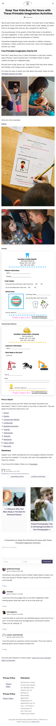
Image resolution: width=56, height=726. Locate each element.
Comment (47, 561)
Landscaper (8, 423)
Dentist (6, 416)
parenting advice (17, 477)
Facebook (33, 464)
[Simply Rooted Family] (28, 3)
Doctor (6, 413)
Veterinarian (8, 433)
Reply (5, 586)
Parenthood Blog (16, 473)
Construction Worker (11, 420)
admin (9, 469)
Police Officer (9, 443)
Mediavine (36, 722)
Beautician (8, 439)
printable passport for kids (11, 74)
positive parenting (38, 477)
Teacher (7, 429)
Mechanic (7, 446)
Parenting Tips (25, 473)
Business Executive (11, 426)
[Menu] (3, 3)
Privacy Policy (8, 698)
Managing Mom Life (6, 473)
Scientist (7, 436)
